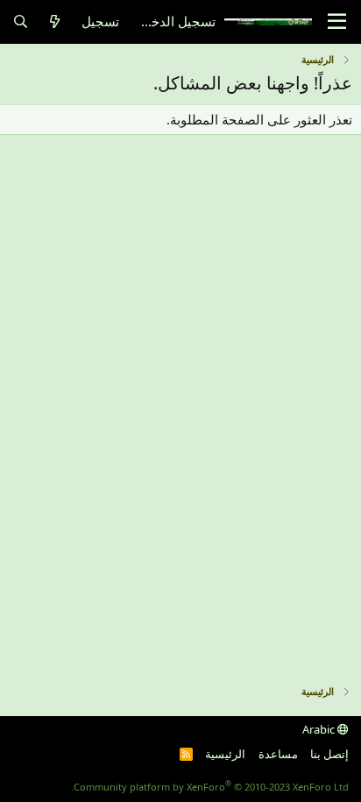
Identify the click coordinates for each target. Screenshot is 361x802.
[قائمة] (336, 22)
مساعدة (278, 754)
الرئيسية (225, 754)
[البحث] (21, 21)
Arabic (319, 729)
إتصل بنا (329, 754)
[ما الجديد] (55, 21)
